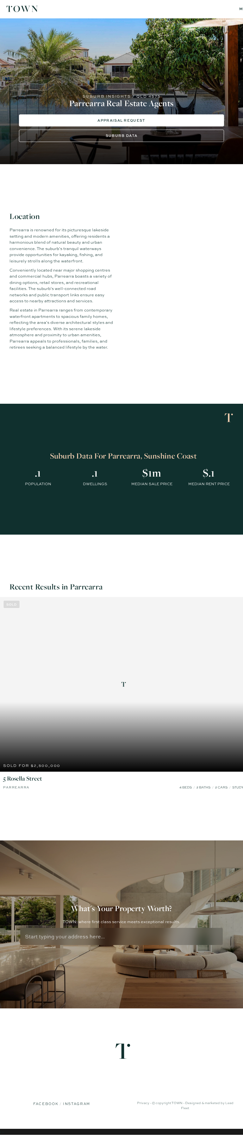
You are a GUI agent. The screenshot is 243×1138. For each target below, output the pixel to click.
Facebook (46, 1104)
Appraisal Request (121, 120)
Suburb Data (122, 135)
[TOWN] (22, 9)
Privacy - (144, 1103)
